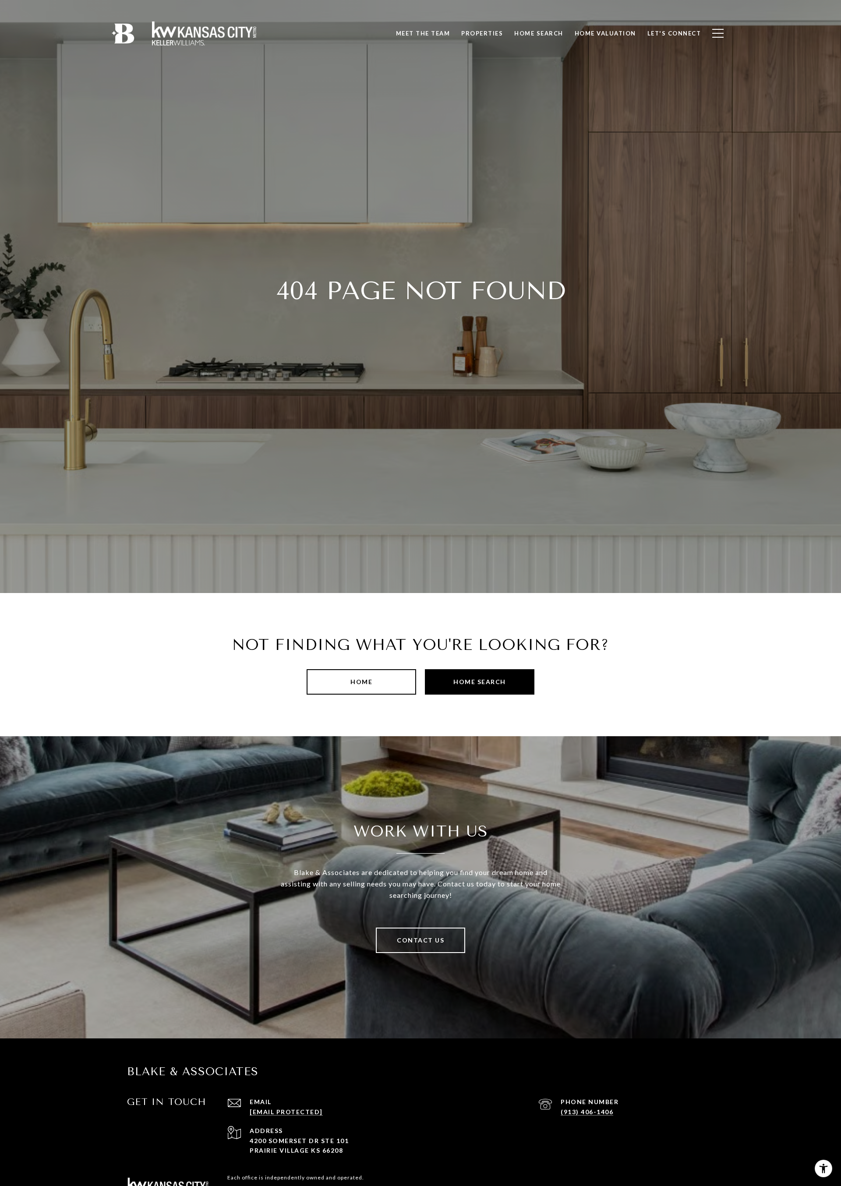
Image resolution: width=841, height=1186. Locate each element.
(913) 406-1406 (587, 1111)
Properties (482, 33)
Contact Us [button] (420, 940)
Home (361, 681)
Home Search (479, 681)
